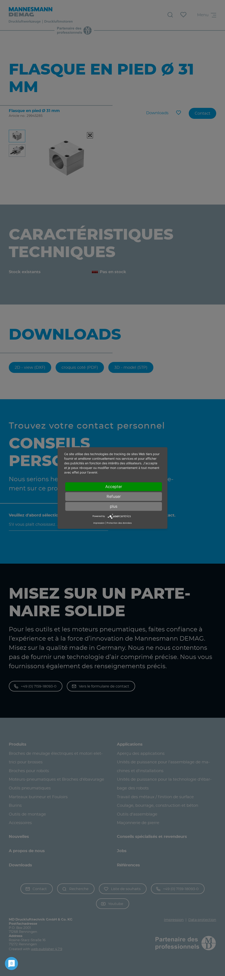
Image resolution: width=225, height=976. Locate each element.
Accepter (113, 486)
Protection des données (119, 523)
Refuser (114, 496)
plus (113, 506)
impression (99, 523)
